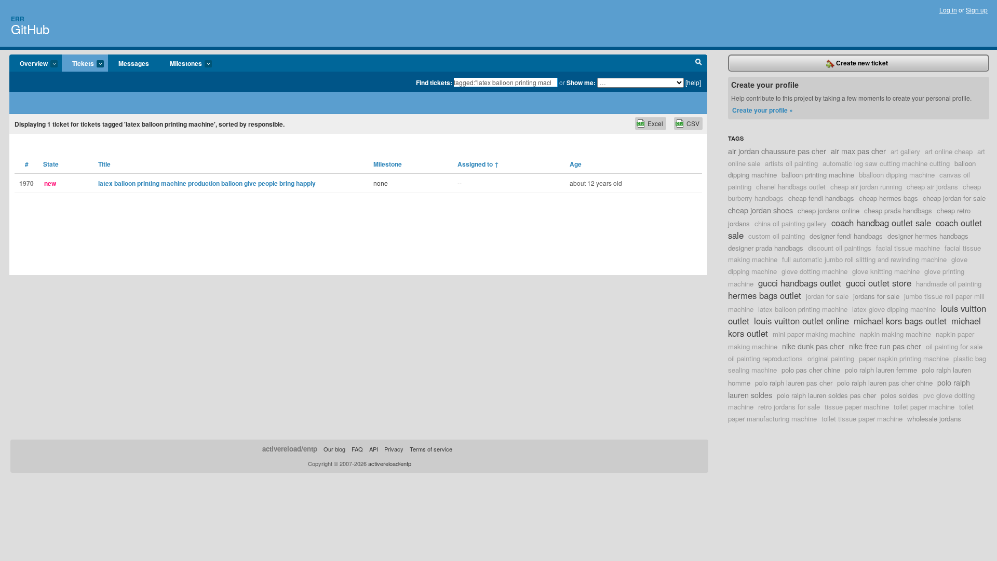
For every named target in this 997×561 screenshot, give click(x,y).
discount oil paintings (839, 248)
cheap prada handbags (898, 210)
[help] (693, 82)
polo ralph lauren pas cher (793, 383)
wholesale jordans (934, 418)
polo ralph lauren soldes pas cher (826, 395)
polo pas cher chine (811, 370)
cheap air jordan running (866, 186)
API (373, 449)
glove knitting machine (886, 271)
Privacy (393, 449)
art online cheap (949, 151)
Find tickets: (434, 82)
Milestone (387, 164)
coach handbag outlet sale (881, 222)
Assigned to (478, 164)
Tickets (78, 64)
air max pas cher (858, 150)
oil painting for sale (954, 346)
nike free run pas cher (885, 345)
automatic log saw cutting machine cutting (886, 163)
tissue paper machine (857, 407)
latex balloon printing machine (802, 309)
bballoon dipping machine (897, 175)
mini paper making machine (814, 334)
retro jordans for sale (789, 407)
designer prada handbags (765, 248)
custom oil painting (776, 236)
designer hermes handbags (927, 236)
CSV (692, 123)
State (51, 164)
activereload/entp (289, 449)
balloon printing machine (818, 175)
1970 (26, 183)
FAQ (357, 449)
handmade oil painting (948, 284)
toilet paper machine (924, 407)
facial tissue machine (908, 248)
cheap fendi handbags (821, 198)
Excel (655, 123)
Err (17, 18)
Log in (948, 9)
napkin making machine (895, 334)
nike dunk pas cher (813, 345)
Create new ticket (861, 62)
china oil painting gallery (791, 223)
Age (576, 164)
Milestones (180, 64)
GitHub (30, 29)
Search (698, 63)
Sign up (977, 9)
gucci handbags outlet (799, 283)
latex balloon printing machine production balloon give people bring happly (207, 183)
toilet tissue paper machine (861, 418)
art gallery (905, 151)
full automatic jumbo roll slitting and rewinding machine (864, 259)
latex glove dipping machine (894, 309)
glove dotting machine (814, 271)
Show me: (581, 82)
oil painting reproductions (765, 358)
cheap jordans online (828, 210)
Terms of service (431, 449)
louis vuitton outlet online (801, 320)
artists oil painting (791, 163)
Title (104, 164)
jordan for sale (827, 296)
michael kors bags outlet (900, 320)
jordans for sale (876, 296)
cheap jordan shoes (760, 209)
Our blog (334, 449)
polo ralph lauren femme (881, 370)
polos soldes (900, 395)
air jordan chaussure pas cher (777, 150)
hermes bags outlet (764, 295)
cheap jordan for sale (954, 198)
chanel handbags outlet (791, 186)
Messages (133, 63)
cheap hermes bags (888, 198)
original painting (830, 358)
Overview (28, 64)
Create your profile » (762, 110)
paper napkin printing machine (904, 358)
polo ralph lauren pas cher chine (885, 383)
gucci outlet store (878, 283)
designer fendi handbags (846, 236)
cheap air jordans (932, 186)
